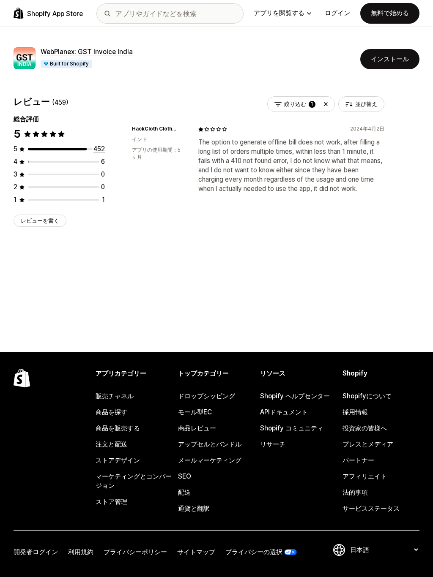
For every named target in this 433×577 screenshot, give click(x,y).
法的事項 (355, 492)
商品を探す (111, 412)
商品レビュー (197, 428)
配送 (184, 492)
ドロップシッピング (206, 396)
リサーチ (272, 444)
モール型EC (195, 412)
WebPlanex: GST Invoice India (87, 52)
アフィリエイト (365, 476)
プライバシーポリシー (135, 552)
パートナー (358, 460)
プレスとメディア (368, 444)
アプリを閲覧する (279, 13)
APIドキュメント (284, 412)
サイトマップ (196, 552)
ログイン (337, 13)
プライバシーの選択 (253, 552)
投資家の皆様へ (365, 428)
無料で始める (390, 13)
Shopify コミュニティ (291, 428)
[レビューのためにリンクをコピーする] (181, 129)
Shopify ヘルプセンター (295, 396)
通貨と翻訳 (194, 508)
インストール (390, 59)
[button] (326, 104)
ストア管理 (111, 502)
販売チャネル (115, 396)
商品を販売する (118, 428)
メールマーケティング (209, 460)
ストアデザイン (118, 460)
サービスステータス (371, 508)
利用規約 (80, 552)
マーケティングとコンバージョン (134, 481)
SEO (184, 476)
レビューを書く (40, 220)
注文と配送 (111, 444)
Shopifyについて (367, 396)
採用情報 (355, 412)
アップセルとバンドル (209, 444)
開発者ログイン (36, 552)
